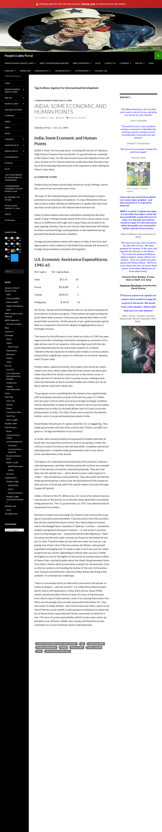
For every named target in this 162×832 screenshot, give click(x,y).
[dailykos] (7, 257)
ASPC (8, 294)
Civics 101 (10, 401)
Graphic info (11, 383)
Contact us (110, 63)
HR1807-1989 (25, 71)
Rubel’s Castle (11, 151)
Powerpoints (11, 350)
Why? (8, 310)
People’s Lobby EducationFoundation (15, 499)
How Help (9, 71)
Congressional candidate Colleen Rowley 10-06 (13, 188)
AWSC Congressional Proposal (54, 63)
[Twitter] (14, 258)
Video (7, 127)
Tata (39, 651)
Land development (14, 441)
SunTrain (10, 474)
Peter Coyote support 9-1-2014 (12, 207)
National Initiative (13, 110)
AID (82, 644)
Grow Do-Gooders (14, 324)
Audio (7, 133)
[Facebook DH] (13, 245)
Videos (8, 214)
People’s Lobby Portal (19, 55)
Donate (9, 404)
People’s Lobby (12, 104)
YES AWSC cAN (101, 71)
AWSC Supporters (81, 63)
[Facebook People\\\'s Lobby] (19, 239)
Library (11, 489)
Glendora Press (96, 644)
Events (9, 408)
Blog (97, 63)
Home (151, 63)
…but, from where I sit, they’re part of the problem (13, 177)
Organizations (62, 71)
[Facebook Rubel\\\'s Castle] (7, 245)
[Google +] (13, 250)
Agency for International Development (56, 644)
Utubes (9, 358)
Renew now (88, 3)
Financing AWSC (13, 298)
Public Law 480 (94, 647)
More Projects (42, 71)
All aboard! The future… (12, 198)
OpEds (7, 122)
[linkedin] (19, 245)
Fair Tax (138, 63)
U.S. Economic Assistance (58, 651)
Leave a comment (77, 118)
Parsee (64, 647)
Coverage (124, 63)
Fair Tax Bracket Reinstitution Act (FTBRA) (13, 376)
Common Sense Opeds (46, 100)
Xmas (8, 510)
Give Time (10, 416)
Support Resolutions (14, 306)
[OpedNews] (7, 239)
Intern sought (12, 420)
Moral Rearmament (46, 647)
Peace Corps (65, 100)
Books (9, 431)
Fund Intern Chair (13, 412)
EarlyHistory (13, 485)
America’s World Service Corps (19, 63)
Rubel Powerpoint (15, 466)
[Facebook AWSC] (13, 239)
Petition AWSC (12, 302)
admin (61, 118)
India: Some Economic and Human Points (70, 109)
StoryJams (10, 220)
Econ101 (8, 163)
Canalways (12, 445)
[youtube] (7, 250)
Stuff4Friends (81, 71)
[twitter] (19, 250)
